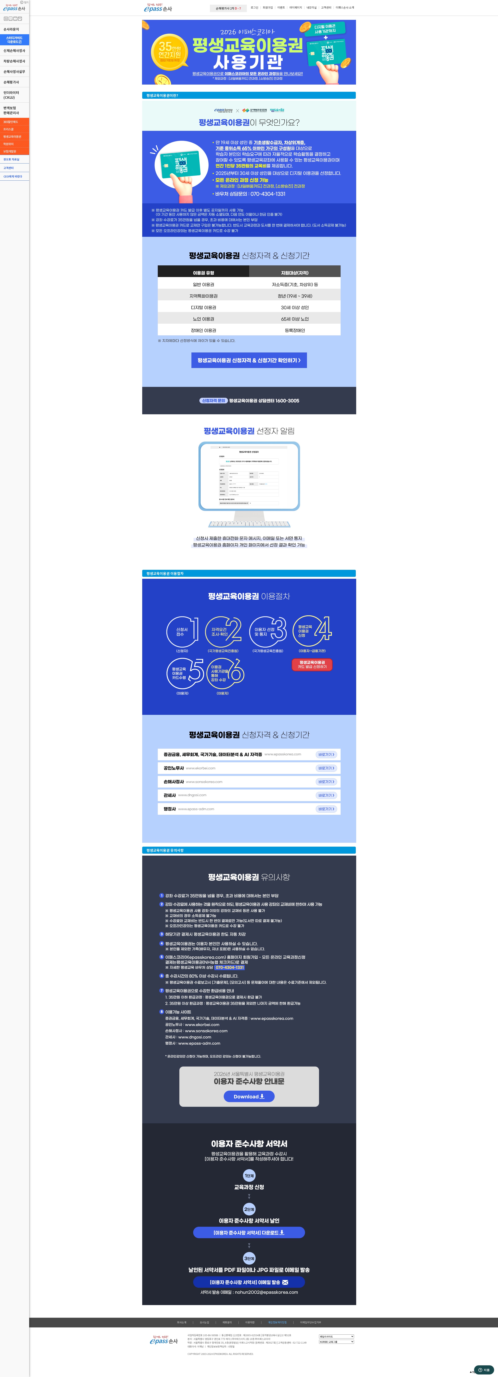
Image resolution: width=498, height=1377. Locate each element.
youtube (15, 19)
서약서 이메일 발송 (250, 1282)
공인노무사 (327, 768)
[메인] (158, 11)
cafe (20, 19)
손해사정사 (327, 782)
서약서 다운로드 (250, 1233)
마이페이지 (295, 7)
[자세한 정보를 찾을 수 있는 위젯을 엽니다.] (484, 1370)
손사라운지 (11, 29)
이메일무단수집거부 (310, 1322)
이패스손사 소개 (345, 7)
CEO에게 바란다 (13, 176)
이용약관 (250, 1322)
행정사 (327, 809)
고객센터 (9, 168)
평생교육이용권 (249, 362)
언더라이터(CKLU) (11, 95)
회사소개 (181, 1322)
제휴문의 (227, 1322)
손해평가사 (11, 82)
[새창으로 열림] (14, 39)
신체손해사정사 (14, 50)
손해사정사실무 (14, 71)
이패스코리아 (327, 754)
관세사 (327, 795)
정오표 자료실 (11, 159)
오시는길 (204, 1322)
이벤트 (281, 7)
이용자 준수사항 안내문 (249, 1096)
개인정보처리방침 (277, 1322)
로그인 (254, 7)
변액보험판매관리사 (11, 110)
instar (6, 19)
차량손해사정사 (14, 61)
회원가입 (268, 7)
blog (10, 19)
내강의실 (312, 7)
